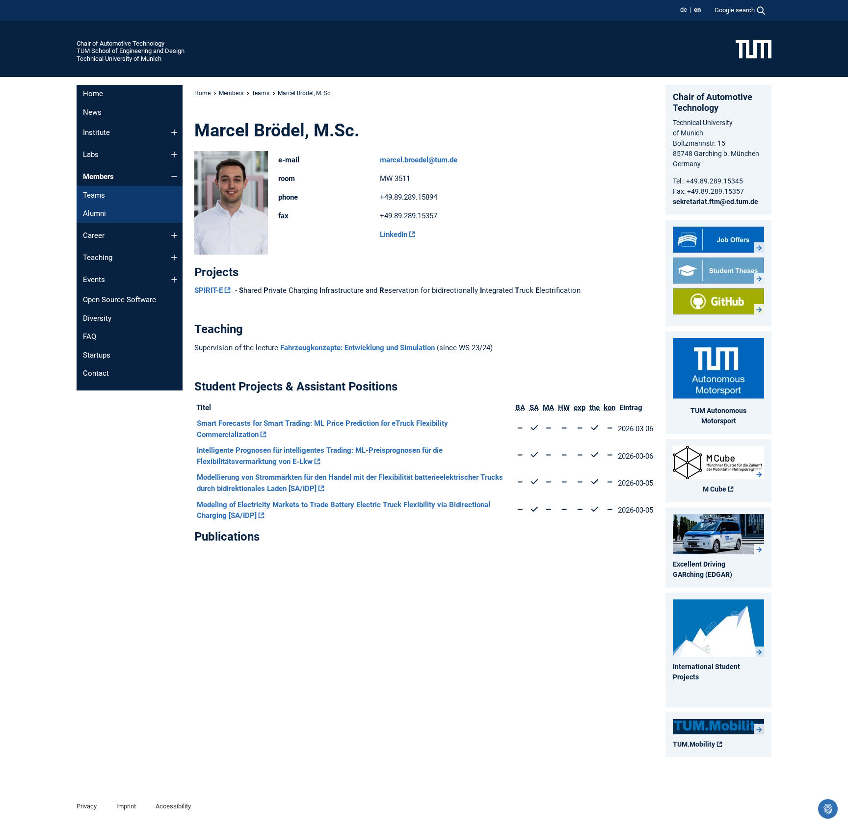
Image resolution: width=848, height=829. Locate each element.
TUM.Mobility (694, 744)
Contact (96, 373)
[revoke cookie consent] (828, 809)
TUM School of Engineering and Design (131, 50)
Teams (94, 195)
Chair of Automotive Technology (120, 43)
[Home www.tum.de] (753, 48)
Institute (96, 132)
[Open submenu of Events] (174, 279)
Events (94, 279)
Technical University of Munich (119, 58)
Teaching (97, 257)
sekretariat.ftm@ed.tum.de (715, 202)
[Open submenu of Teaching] (174, 257)
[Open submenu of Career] (174, 235)
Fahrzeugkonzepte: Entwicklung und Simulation (357, 347)
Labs (91, 154)
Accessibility (173, 806)
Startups (96, 355)
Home (93, 93)
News (92, 112)
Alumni (94, 213)
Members (98, 176)
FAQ (89, 336)
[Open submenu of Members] (174, 176)
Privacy (87, 806)
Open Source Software (119, 299)
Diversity (97, 318)
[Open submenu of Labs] (174, 154)
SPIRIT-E (208, 290)
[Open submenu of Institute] (174, 132)
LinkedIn (393, 234)
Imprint (126, 806)
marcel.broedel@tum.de (418, 159)
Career (94, 235)
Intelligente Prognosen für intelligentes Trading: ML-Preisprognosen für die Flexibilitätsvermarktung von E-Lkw (320, 456)
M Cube (714, 489)
